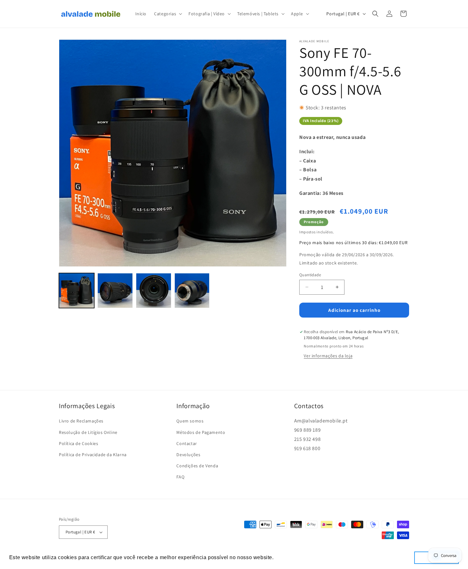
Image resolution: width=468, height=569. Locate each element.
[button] (167, 13)
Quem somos (189, 421)
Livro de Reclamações (81, 421)
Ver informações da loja (328, 356)
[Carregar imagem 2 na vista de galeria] (115, 290)
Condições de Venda (197, 466)
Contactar (186, 443)
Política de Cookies (78, 443)
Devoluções (188, 454)
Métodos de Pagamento (200, 432)
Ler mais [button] (286, 557)
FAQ (180, 477)
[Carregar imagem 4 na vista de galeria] (192, 290)
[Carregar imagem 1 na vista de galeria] (76, 290)
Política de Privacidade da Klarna (93, 454)
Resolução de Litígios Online (88, 432)
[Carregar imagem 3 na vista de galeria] (153, 290)
